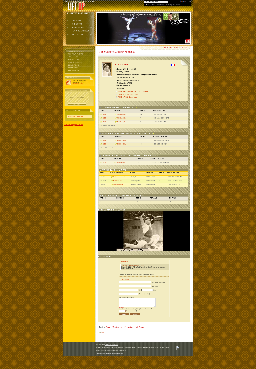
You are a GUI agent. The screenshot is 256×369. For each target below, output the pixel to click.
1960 (104, 114)
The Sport (74, 24)
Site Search (176, 5)
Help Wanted (73, 70)
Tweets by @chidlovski (73, 125)
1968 (104, 122)
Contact (168, 5)
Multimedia (74, 34)
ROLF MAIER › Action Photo (128, 94)
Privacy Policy (100, 353)
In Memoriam (73, 68)
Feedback (160, 5)
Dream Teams (73, 65)
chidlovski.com (78, 83)
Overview (73, 20)
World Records (74, 62)
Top (102, 332)
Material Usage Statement (114, 353)
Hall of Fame (73, 59)
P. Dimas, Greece (77, 104)
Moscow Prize (117, 181)
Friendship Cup (118, 184)
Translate (188, 2)
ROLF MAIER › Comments (127, 97)
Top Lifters (73, 57)
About (153, 5)
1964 (104, 118)
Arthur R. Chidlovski (111, 345)
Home (147, 5)
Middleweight (121, 114)
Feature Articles (77, 31)
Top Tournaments (75, 54)
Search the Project (76, 116)
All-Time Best (75, 27)
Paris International (119, 177)
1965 (104, 162)
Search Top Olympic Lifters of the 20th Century (125, 327)
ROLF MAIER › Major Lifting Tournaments (133, 91)
